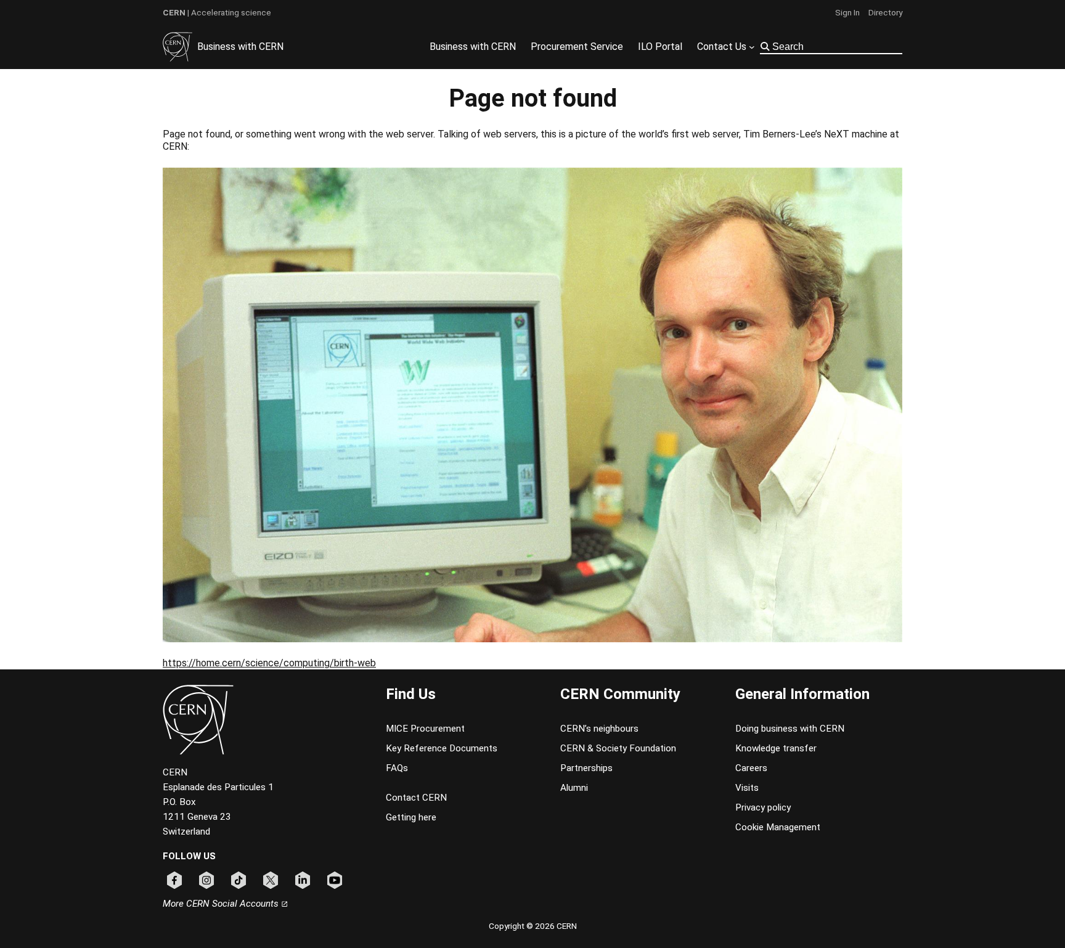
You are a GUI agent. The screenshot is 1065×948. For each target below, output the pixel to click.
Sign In (847, 12)
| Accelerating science (217, 12)
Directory (885, 12)
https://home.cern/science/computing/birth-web (269, 663)
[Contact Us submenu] (752, 47)
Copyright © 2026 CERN (533, 926)
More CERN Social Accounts (222, 903)
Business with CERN (240, 46)
